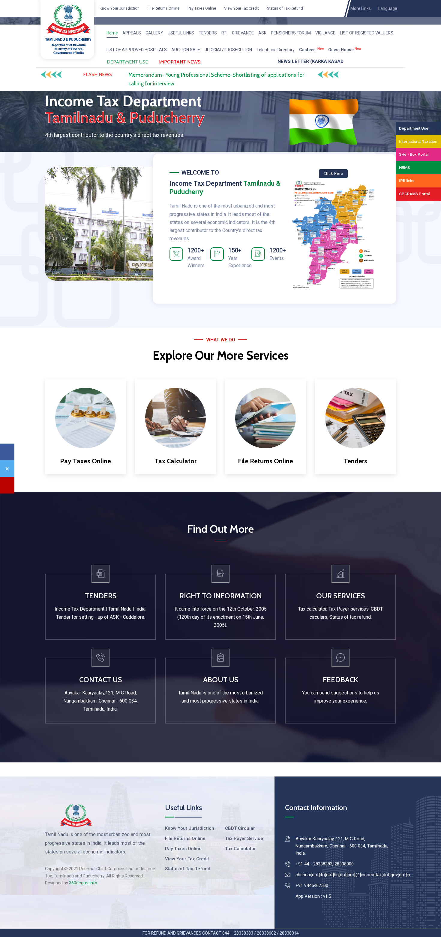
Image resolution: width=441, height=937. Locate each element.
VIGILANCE (325, 33)
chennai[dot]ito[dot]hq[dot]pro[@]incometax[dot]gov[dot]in (353, 874)
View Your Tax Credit (241, 8)
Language (387, 8)
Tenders (355, 461)
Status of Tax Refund (284, 8)
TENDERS (208, 33)
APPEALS (131, 33)
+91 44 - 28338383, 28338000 (325, 864)
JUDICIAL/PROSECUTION (228, 49)
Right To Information (220, 595)
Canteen (311, 49)
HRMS (404, 167)
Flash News (97, 74)
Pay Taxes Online (201, 8)
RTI (224, 33)
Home (112, 33)
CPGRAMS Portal (414, 194)
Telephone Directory (275, 49)
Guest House (344, 49)
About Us (220, 679)
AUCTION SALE (185, 49)
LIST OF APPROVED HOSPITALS (136, 49)
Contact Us (100, 679)
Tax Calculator (175, 461)
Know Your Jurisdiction (119, 8)
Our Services (340, 595)
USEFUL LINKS (181, 33)
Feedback (340, 679)
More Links (361, 8)
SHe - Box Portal (413, 154)
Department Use (413, 128)
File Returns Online (163, 8)
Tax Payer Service (244, 838)
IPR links (406, 180)
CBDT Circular (240, 828)
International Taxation (418, 141)
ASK (262, 33)
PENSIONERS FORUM (291, 33)
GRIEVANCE (243, 33)
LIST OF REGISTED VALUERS (366, 33)
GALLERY (154, 33)
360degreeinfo (83, 882)
